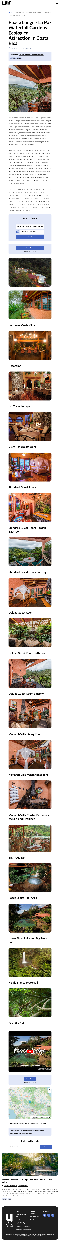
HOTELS (11, 12)
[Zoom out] (49, 1092)
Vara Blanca (22, 54)
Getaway (16, 1130)
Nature (19, 58)
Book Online (30, 248)
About (32, 1220)
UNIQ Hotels (28, 48)
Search (30, 237)
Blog (17, 1211)
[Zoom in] (49, 1089)
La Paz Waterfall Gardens (26, 1130)
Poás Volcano (14, 1133)
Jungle (13, 58)
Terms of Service (32, 1212)
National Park (40, 1130)
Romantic (24, 1133)
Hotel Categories (21, 1220)
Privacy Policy (34, 1216)
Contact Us (46, 1211)
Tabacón (6, 1185)
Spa (10, 1199)
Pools (19, 1133)
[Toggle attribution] (50, 1117)
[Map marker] (30, 1102)
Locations (19, 1214)
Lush (34, 1130)
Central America (38, 54)
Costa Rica (29, 54)
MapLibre (46, 1117)
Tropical (29, 1133)
